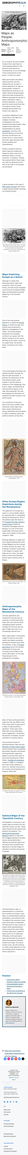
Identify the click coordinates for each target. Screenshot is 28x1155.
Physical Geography (9, 1123)
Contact (6, 1146)
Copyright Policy (8, 1148)
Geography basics (8, 1134)
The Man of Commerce (16, 760)
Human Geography (9, 1126)
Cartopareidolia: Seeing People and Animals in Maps (15, 986)
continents (6, 131)
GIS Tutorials (7, 1112)
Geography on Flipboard (10, 1151)
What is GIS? (7, 1109)
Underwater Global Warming (14, 1053)
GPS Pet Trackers (11, 1056)
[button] (20, 6)
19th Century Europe (9, 187)
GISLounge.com (10, 1023)
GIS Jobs (6, 1114)
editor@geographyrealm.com (11, 1097)
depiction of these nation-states (13, 747)
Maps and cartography (10, 1136)
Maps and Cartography (8, 54)
